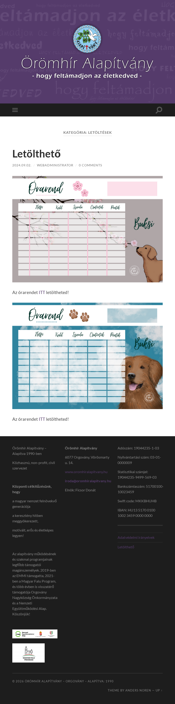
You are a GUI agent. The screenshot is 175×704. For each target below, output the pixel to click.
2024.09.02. (21, 165)
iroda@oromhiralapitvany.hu (88, 481)
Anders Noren (138, 690)
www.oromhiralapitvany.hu (86, 471)
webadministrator (55, 165)
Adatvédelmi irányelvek (136, 537)
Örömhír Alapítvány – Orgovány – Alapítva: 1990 (69, 681)
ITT (42, 292)
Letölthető (36, 153)
